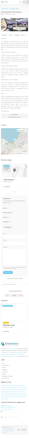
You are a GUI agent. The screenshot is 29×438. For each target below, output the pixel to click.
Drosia (2, 389)
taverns (7, 354)
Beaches (4, 367)
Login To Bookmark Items (15, 291)
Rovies (2, 396)
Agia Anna (7, 385)
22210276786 (15, 114)
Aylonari (14, 387)
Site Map (4, 374)
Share (8, 295)
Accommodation (5, 365)
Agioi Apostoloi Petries (14, 385)
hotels (2, 352)
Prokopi (22, 395)
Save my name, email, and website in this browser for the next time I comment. (14, 268)
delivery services (13, 356)
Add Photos (8, 227)
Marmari (11, 393)
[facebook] (18, 430)
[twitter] (21, 430)
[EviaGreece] (4, 2)
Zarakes (6, 398)
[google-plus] (23, 430)
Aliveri (2, 387)
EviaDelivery (5, 371)
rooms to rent (8, 352)
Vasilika (20, 396)
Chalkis (17, 8)
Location (17, 35)
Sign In (20, 2)
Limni (11, 391)
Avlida (10, 387)
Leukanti (8, 391)
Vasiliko (23, 396)
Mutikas (15, 393)
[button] (3, 140)
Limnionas (15, 391)
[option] (14, 176)
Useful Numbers (5, 378)
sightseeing (7, 356)
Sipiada (6, 396)
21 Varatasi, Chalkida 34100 (9, 407)
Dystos (5, 389)
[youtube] (25, 430)
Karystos (23, 389)
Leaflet (13, 153)
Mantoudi (7, 393)
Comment (5, 247)
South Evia (13, 396)
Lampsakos (3, 391)
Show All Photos (19, 28)
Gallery (10, 35)
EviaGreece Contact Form (7, 409)
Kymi (26, 389)
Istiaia (19, 389)
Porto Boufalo (17, 395)
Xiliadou (3, 398)
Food (7, 8)
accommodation (18, 352)
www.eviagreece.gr (10, 348)
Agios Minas (22, 385)
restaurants (3, 354)
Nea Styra (24, 393)
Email (4, 240)
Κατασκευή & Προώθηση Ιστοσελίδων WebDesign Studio (8, 430)
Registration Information (7, 376)
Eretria (12, 389)
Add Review (24, 35)
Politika (12, 395)
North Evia (3, 395)
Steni (17, 396)
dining (22, 354)
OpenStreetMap (19, 153)
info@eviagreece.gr (7, 405)
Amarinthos (6, 387)
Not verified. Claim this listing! (15, 278)
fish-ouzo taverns (16, 354)
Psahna (25, 395)
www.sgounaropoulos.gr (15, 117)
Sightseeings (4, 369)
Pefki (7, 395)
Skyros (9, 396)
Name (4, 233)
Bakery (3, 8)
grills (11, 354)
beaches (2, 356)
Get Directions (22, 130)
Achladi (3, 385)
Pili (9, 395)
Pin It (22, 295)
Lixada (19, 391)
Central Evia (12, 8)
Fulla (15, 389)
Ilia (17, 389)
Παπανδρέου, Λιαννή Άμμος (9, 14)
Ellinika (9, 389)
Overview (4, 35)
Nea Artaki (19, 393)
